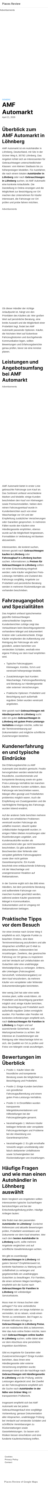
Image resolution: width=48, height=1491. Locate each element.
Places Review (11, 3)
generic (6, 99)
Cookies (9, 1457)
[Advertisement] (24, 52)
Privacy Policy (11, 1459)
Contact (8, 1462)
